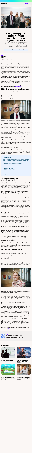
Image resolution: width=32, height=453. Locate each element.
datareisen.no (18, 86)
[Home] (4, 3)
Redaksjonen (4, 56)
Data (2, 55)
